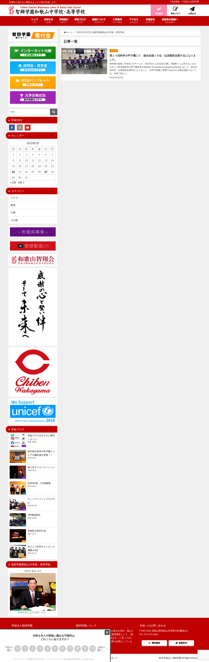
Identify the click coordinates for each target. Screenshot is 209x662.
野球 (13, 205)
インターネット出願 (35, 52)
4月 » (21, 182)
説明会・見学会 (35, 67)
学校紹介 (63, 20)
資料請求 (156, 643)
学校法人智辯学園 (191, 2)
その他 (14, 220)
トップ (34, 20)
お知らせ (48, 20)
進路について (99, 20)
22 (13, 172)
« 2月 (13, 182)
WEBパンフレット (35, 82)
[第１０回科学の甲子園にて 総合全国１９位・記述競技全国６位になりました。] (131, 64)
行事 (13, 212)
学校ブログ (80, 20)
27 (45, 172)
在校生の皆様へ (170, 20)
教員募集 (176, 2)
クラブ (113, 50)
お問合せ (150, 20)
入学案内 (117, 20)
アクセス (133, 20)
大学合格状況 (35, 97)
